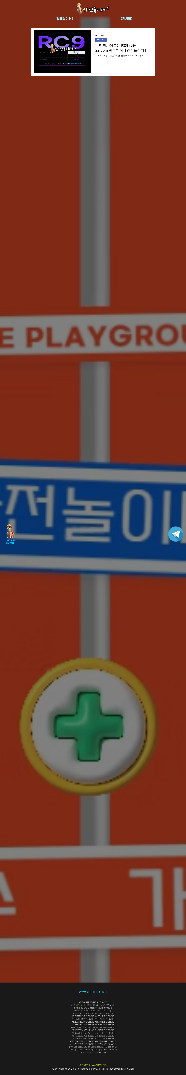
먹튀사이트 (101, 40)
